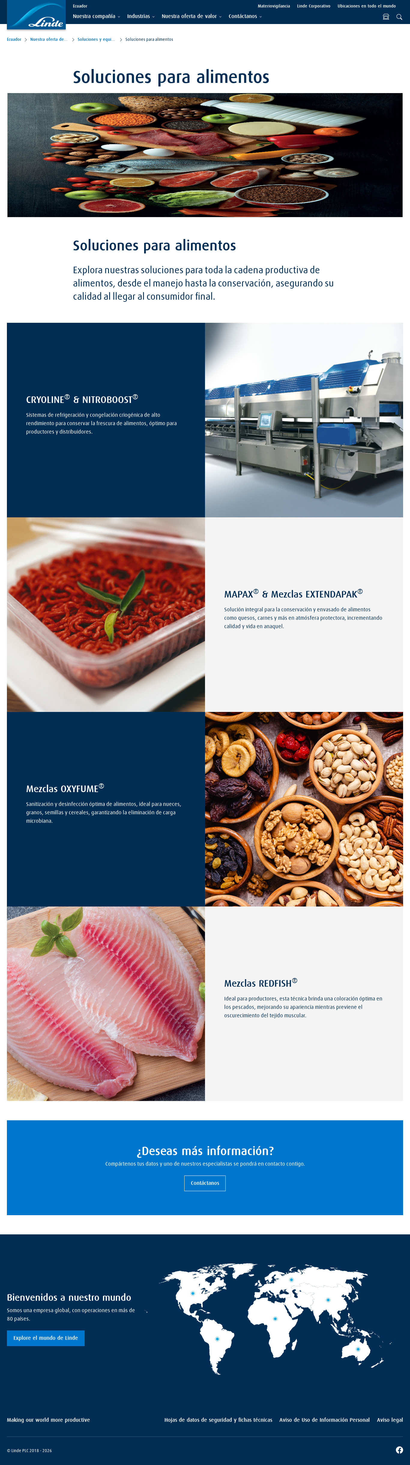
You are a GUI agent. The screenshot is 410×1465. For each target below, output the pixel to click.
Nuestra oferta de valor (49, 40)
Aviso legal (390, 1420)
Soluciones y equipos (97, 40)
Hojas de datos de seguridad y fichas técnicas (218, 1420)
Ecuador (14, 40)
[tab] (96, 16)
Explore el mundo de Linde (46, 1338)
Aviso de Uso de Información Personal (324, 1420)
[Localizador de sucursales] (386, 17)
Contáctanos (205, 1183)
